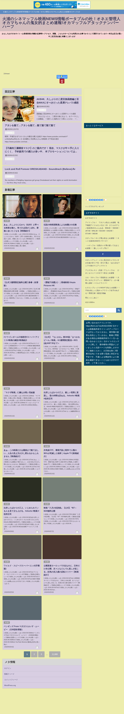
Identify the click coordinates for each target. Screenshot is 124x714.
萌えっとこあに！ (92, 298)
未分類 (41, 110)
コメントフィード (11, 679)
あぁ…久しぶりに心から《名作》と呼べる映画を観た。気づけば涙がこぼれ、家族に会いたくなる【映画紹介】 (21, 228)
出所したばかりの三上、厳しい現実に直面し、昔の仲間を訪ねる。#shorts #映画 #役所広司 (61, 395)
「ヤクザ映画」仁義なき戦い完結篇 (19, 392)
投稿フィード (9, 674)
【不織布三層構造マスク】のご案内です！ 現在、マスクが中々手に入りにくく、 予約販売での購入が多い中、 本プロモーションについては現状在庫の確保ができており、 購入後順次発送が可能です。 (42, 151)
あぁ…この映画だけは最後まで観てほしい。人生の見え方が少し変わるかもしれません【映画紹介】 (21, 453)
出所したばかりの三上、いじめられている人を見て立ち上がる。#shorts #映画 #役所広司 (21, 511)
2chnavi (7, 73)
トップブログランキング (94, 206)
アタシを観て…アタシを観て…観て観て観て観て (30, 125)
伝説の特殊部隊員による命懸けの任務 (60, 225)
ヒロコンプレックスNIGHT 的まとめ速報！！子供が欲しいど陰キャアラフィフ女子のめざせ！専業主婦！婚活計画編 (102, 290)
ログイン (7, 668)
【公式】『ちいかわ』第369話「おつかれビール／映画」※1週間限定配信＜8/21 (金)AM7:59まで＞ (62, 340)
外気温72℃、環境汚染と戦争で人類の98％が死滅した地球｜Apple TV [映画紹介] (61, 453)
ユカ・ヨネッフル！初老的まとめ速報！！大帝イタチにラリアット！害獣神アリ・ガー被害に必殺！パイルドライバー (102, 280)
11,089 (55, 654)
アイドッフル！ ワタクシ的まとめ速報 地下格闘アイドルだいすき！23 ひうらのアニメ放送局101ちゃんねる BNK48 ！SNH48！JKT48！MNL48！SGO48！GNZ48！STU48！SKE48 (102, 228)
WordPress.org (10, 685)
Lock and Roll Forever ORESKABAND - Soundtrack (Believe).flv (40, 169)
